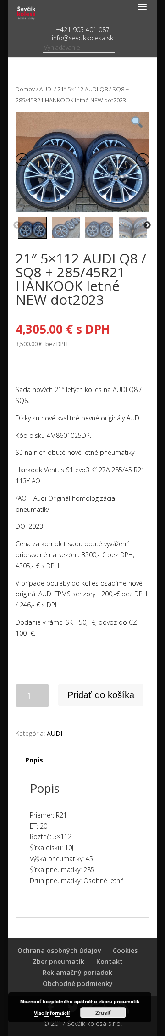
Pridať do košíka (100, 695)
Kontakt (109, 961)
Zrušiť (102, 1012)
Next (147, 225)
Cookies (125, 950)
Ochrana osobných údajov (59, 950)
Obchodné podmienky (78, 983)
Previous (17, 225)
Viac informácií (52, 1012)
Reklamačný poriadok (77, 972)
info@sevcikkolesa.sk (82, 38)
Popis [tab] (34, 760)
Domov (25, 89)
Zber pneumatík (58, 961)
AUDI (46, 89)
